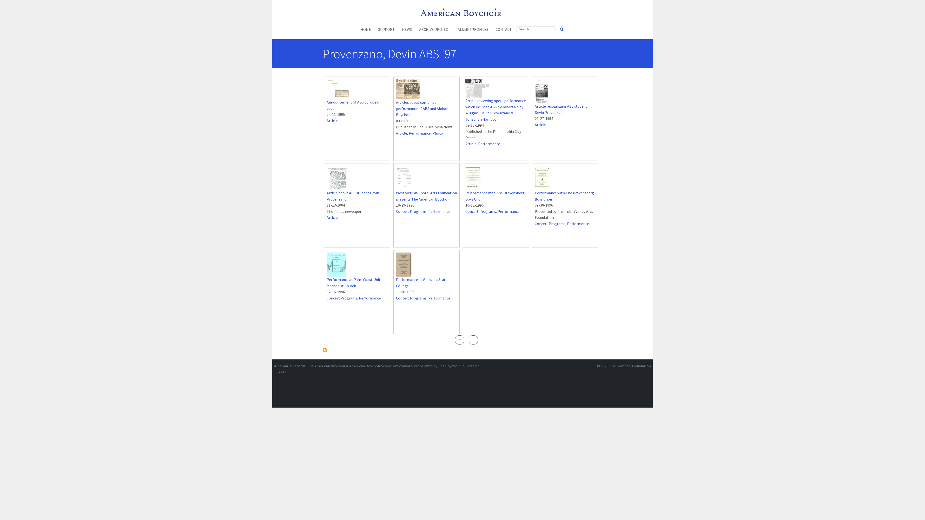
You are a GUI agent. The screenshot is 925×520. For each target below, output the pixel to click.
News (407, 29)
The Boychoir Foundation (630, 366)
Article (332, 120)
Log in (283, 371)
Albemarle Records (289, 366)
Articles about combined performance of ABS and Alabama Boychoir (423, 108)
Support (386, 29)
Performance (420, 133)
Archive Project (434, 29)
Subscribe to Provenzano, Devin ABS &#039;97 (325, 350)
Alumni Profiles (473, 29)
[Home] (463, 12)
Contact (504, 29)
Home (366, 29)
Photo (437, 133)
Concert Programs (411, 211)
